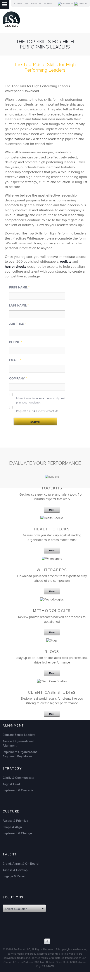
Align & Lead (11, 784)
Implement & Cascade (18, 790)
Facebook (47, 941)
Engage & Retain (14, 876)
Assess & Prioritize (15, 821)
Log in (48, 3)
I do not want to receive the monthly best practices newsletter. (40, 400)
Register (36, 3)
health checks (15, 267)
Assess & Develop (15, 870)
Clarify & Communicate (18, 778)
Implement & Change (17, 833)
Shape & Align (12, 827)
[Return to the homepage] (11, 28)
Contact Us (21, 3)
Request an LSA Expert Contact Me (37, 411)
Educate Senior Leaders (19, 735)
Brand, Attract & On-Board (20, 864)
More (52, 510)
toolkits (66, 262)
